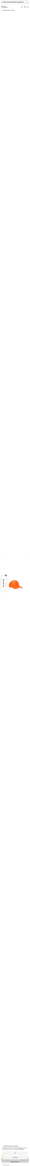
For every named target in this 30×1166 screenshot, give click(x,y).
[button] (3, 583)
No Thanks (15, 1157)
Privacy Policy (21, 1149)
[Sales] (22, 7)
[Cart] (25, 7)
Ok (15, 1153)
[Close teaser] (6, 575)
